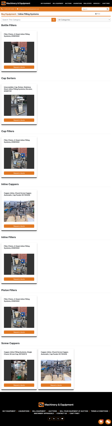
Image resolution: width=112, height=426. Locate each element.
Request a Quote (19, 67)
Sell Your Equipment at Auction (74, 411)
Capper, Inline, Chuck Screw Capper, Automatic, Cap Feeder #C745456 (17, 194)
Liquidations (77, 3)
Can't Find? (106, 3)
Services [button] (96, 3)
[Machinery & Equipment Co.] (56, 404)
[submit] (107, 9)
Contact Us (62, 413)
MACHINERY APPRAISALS (44, 413)
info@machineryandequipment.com (29, 9)
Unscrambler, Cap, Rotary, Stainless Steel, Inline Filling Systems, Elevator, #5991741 (18, 89)
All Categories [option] (64, 20)
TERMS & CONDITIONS (99, 411)
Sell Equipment (58, 3)
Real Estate (88, 3)
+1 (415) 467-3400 (8, 9)
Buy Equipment (46, 3)
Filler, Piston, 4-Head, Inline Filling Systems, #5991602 (17, 35)
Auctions (68, 3)
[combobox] (84, 20)
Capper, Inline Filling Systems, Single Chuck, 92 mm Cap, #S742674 (18, 353)
